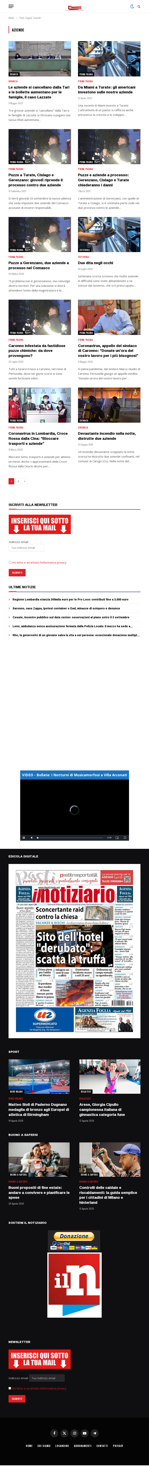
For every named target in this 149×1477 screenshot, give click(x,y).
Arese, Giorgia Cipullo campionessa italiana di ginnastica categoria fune (102, 1109)
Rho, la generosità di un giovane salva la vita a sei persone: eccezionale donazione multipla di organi (76, 635)
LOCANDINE (62, 1446)
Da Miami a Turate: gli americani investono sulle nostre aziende (106, 90)
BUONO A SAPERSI (18, 1174)
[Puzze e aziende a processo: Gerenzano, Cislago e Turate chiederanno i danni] (109, 146)
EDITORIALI (85, 250)
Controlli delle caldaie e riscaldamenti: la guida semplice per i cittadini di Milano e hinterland (108, 1195)
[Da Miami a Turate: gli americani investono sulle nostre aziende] (109, 58)
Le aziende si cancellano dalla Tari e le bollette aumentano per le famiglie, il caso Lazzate (39, 92)
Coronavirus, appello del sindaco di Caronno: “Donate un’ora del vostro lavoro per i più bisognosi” (108, 350)
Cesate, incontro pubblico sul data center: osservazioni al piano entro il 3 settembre (71, 617)
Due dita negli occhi (95, 262)
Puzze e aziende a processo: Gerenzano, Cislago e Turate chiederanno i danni (103, 180)
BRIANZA (14, 74)
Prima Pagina (86, 74)
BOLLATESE (86, 1091)
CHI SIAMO (43, 1446)
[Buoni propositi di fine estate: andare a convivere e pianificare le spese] (39, 1159)
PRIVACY (118, 1446)
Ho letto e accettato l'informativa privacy (39, 1388)
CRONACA (84, 420)
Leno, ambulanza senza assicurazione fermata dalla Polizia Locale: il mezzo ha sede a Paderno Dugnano (71, 626)
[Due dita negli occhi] (109, 234)
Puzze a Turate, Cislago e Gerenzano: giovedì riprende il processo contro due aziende (36, 180)
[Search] (138, 6)
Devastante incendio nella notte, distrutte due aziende (107, 436)
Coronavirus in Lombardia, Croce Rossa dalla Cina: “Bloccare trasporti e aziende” (38, 438)
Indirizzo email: (19, 1378)
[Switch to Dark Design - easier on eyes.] (132, 6)
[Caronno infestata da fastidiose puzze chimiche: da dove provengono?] (40, 317)
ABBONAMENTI (83, 1446)
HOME (29, 1446)
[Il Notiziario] (74, 6)
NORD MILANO (16, 1091)
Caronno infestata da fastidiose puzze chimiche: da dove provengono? (37, 350)
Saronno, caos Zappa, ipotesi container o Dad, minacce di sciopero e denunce (66, 608)
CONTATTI (102, 1446)
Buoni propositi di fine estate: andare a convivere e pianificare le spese (39, 1192)
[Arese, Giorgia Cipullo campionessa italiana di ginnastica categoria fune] (109, 1076)
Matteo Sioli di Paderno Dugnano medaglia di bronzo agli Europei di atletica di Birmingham (39, 1109)
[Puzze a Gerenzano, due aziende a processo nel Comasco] (40, 234)
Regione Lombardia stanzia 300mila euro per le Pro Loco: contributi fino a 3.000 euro (70, 599)
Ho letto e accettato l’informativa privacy (39, 562)
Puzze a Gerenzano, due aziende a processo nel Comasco (39, 265)
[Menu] (11, 6)
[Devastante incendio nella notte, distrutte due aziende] (109, 405)
